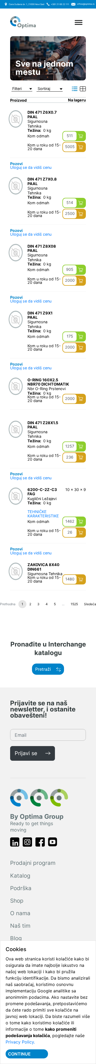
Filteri (17, 89)
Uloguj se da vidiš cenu (30, 167)
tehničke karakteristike (43, 513)
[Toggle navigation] (78, 22)
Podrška (20, 888)
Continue (19, 1054)
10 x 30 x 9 (75, 490)
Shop (16, 900)
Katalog (20, 875)
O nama (20, 913)
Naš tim (20, 925)
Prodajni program (32, 863)
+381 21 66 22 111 (60, 4)
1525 (74, 604)
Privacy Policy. (20, 1042)
